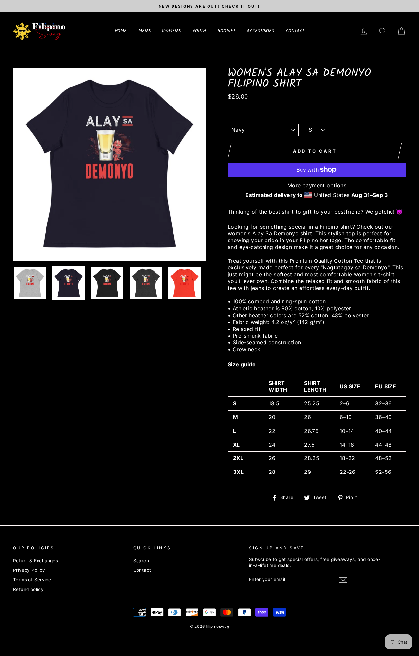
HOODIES (226, 31)
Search (141, 560)
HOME (121, 31)
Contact (142, 570)
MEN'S (144, 31)
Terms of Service (32, 579)
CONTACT (295, 31)
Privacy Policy (29, 570)
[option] (209, 6)
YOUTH (199, 31)
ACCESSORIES (260, 31)
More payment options (316, 185)
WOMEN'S (171, 31)
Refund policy (28, 589)
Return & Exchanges (35, 560)
